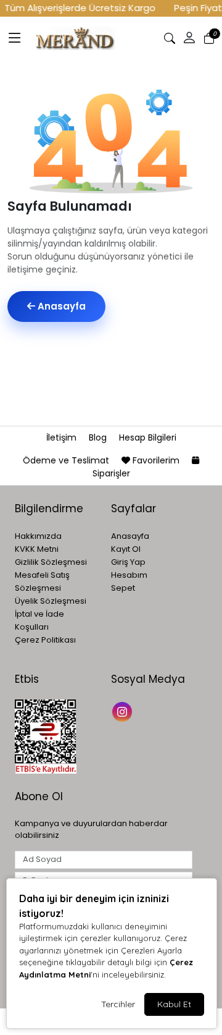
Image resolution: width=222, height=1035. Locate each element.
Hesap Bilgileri (147, 437)
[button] (14, 38)
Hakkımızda (38, 536)
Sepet (123, 588)
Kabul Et (174, 1004)
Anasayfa (60, 306)
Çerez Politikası (45, 640)
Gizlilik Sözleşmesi (51, 562)
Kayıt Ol (126, 549)
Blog (99, 437)
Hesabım (129, 575)
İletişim (62, 437)
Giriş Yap (128, 562)
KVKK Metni (37, 549)
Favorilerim (156, 460)
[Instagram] (123, 711)
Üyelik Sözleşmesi (50, 601)
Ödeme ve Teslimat (67, 460)
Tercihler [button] (118, 1004)
